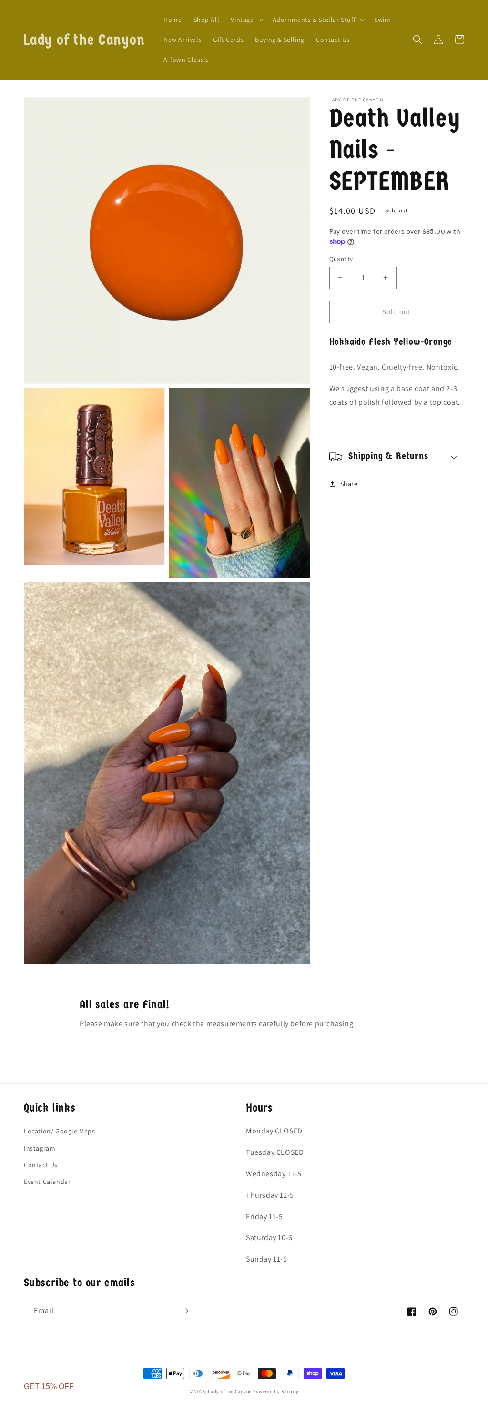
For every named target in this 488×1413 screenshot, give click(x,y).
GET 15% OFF (49, 1387)
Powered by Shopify (276, 1391)
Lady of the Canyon (230, 1391)
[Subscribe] (184, 1311)
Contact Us (41, 1165)
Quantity (341, 259)
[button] (245, 20)
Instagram (39, 1148)
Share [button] (349, 484)
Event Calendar (47, 1181)
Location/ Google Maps (59, 1131)
